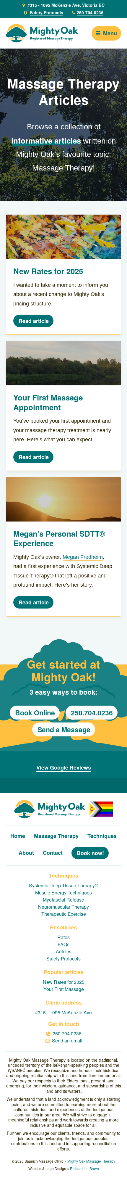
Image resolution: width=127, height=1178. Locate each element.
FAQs (63, 944)
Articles (63, 951)
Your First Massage (63, 989)
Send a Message (64, 729)
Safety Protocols (46, 12)
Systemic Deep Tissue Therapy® (63, 885)
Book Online (35, 712)
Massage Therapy (56, 836)
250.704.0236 (92, 712)
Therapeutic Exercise (63, 913)
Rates (63, 937)
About (26, 853)
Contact (53, 853)
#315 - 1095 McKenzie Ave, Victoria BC (66, 5)
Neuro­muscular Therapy (63, 906)
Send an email (67, 1040)
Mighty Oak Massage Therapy (91, 1160)
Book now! (90, 853)
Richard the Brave (84, 1168)
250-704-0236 (90, 12)
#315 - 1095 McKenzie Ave (63, 1012)
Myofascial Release (63, 899)
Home (17, 836)
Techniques (102, 836)
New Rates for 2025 (63, 982)
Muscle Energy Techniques (63, 892)
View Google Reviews (63, 767)
